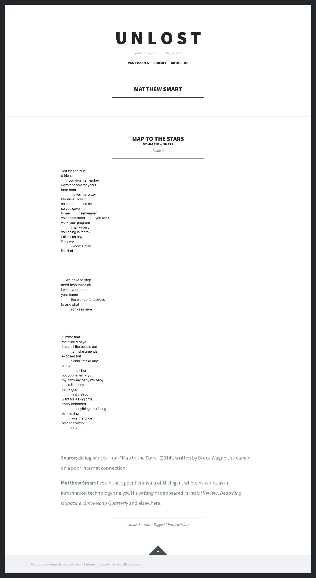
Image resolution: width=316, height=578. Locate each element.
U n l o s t (158, 38)
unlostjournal (139, 524)
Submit (160, 62)
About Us (179, 62)
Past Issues (138, 62)
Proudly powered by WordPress (56, 564)
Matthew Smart (178, 524)
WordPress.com (128, 564)
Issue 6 (158, 150)
